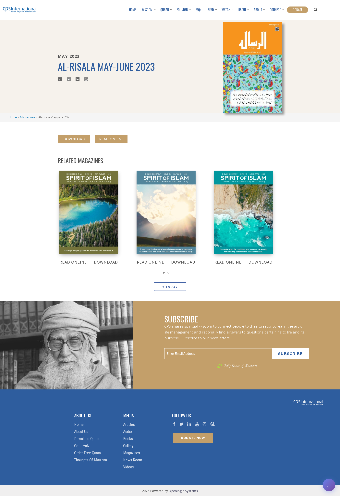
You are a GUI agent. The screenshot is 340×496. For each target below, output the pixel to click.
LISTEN (242, 9)
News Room (133, 460)
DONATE (297, 9)
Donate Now (193, 438)
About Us (81, 432)
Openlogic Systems (183, 491)
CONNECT (275, 9)
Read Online (111, 139)
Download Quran (87, 439)
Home (13, 117)
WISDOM (147, 9)
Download (74, 139)
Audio (128, 432)
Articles (129, 424)
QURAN (164, 9)
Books (128, 439)
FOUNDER (182, 9)
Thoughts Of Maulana (91, 460)
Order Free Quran (88, 453)
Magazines (27, 117)
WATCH (226, 9)
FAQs (198, 9)
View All (170, 286)
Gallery (128, 446)
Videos (129, 467)
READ (211, 9)
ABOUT (258, 9)
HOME (132, 9)
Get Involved (84, 446)
